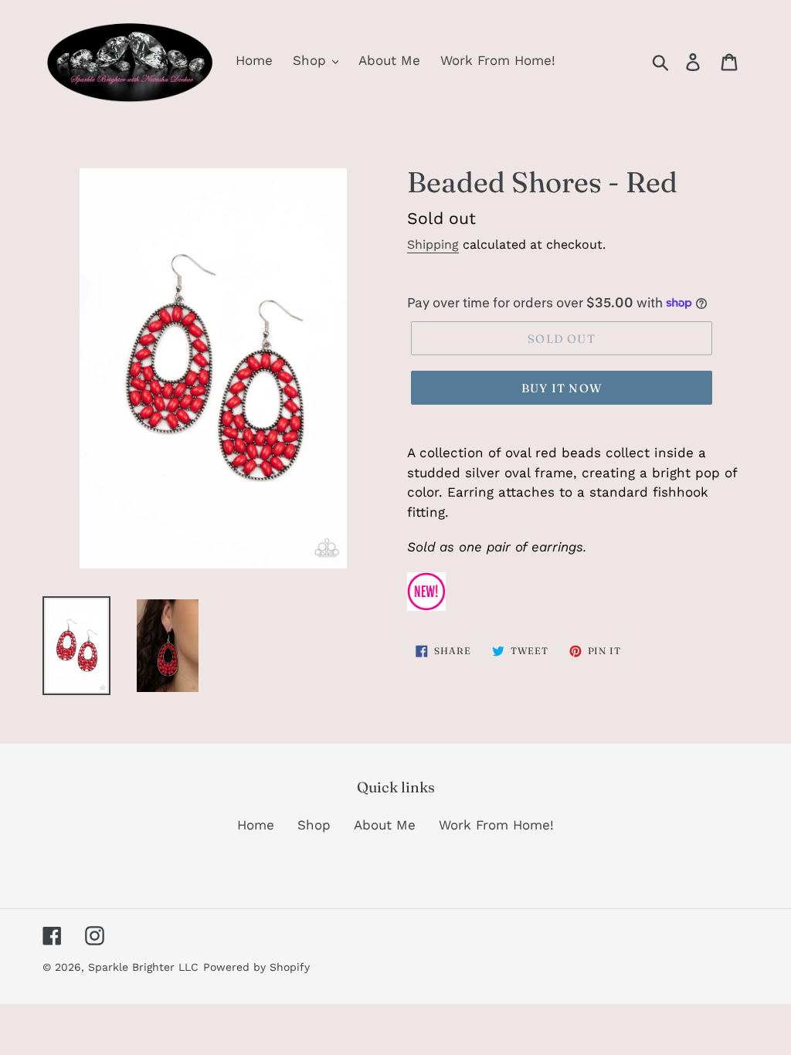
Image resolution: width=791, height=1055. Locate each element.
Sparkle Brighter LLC (143, 967)
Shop (314, 825)
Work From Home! (496, 825)
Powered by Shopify (256, 967)
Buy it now (561, 388)
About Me (385, 825)
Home (255, 825)
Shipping (433, 244)
